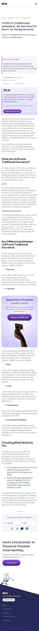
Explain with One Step (12, 111)
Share (25, 523)
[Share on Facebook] (17, 528)
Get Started (11, 563)
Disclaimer (6, 620)
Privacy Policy (7, 609)
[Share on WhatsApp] (12, 528)
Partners (5, 613)
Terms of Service (8, 616)
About (4, 605)
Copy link (10, 523)
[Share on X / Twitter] (22, 528)
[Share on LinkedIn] (27, 528)
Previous (21, 511)
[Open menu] (36, 4)
